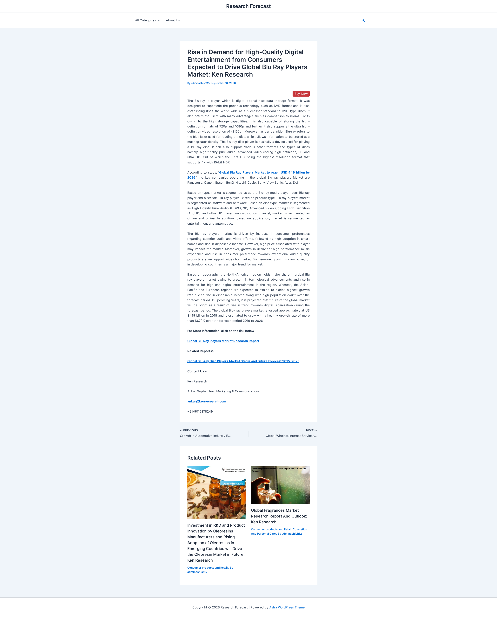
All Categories (145, 20)
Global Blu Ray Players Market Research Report (223, 341)
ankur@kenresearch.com (206, 401)
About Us (173, 20)
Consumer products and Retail (207, 567)
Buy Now (301, 94)
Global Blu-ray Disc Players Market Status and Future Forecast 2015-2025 (243, 361)
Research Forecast (248, 6)
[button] (363, 20)
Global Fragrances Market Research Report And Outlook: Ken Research (279, 516)
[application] (158, 20)
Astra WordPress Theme (287, 607)
